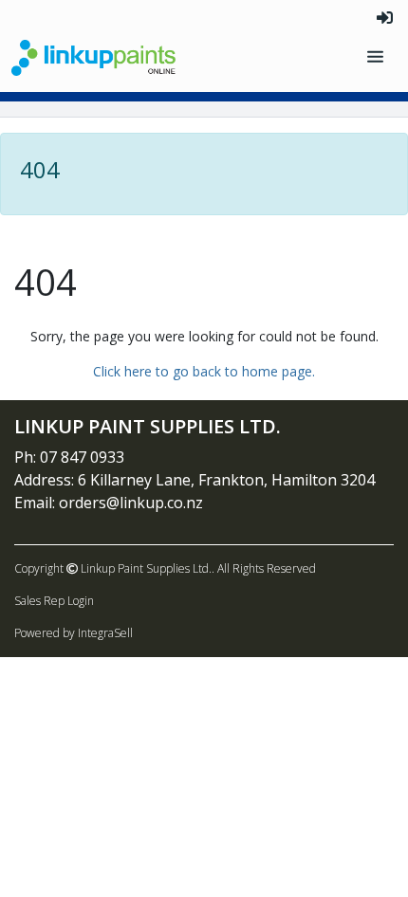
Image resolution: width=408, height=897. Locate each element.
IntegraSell (105, 633)
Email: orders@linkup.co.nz (108, 502)
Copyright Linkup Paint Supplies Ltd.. (114, 568)
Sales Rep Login (54, 601)
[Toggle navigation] (377, 57)
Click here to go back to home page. (204, 371)
